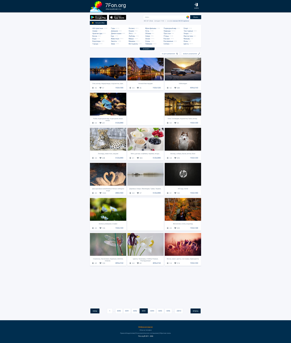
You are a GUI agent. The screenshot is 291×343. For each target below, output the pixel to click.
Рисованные (168, 41)
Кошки (131, 31)
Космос (132, 28)
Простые (167, 33)
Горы (113, 28)
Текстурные (188, 31)
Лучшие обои (99, 23)
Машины (132, 41)
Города (95, 44)
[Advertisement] (145, 109)
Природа (167, 31)
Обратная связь (165, 333)
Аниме (94, 31)
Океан (147, 39)
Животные (115, 39)
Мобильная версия (145, 327)
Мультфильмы (150, 28)
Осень (147, 41)
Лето (131, 33)
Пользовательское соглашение (146, 333)
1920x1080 (119, 88)
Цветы (186, 44)
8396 (168, 311)
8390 (119, 311)
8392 (135, 311)
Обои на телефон (145, 330)
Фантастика (188, 36)
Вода (94, 39)
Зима (113, 44)
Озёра (147, 36)
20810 (179, 311)
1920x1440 (194, 228)
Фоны (186, 41)
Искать (195, 17)
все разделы (147, 48)
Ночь (147, 31)
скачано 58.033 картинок (181, 21)
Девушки (114, 31)
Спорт (186, 28)
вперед (195, 311)
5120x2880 (119, 123)
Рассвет (167, 39)
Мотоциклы (133, 44)
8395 (160, 311)
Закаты (114, 41)
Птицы (166, 36)
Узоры (186, 33)
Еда (112, 36)
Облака (148, 33)
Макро (131, 39)
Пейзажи (148, 44)
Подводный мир (170, 28)
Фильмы (187, 39)
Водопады (96, 41)
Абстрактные (97, 28)
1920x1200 (157, 88)
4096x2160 (194, 88)
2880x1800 (119, 193)
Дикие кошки (116, 33)
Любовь (132, 36)
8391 (127, 311)
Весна (94, 36)
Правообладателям (127, 333)
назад (95, 311)
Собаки (166, 44)
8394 (152, 311)
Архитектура (97, 33)
